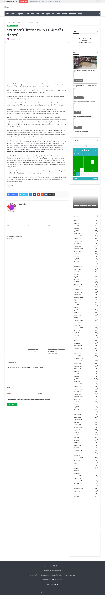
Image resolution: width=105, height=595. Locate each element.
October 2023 (77, 294)
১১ (85, 162)
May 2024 (76, 277)
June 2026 (76, 226)
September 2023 (78, 297)
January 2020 (77, 386)
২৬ (88, 170)
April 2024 (76, 279)
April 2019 (76, 409)
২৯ (74, 174)
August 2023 (77, 300)
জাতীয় (13, 14)
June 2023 (76, 305)
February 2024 (78, 284)
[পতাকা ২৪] (7, 7)
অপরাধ (32, 14)
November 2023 (78, 292)
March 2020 (77, 381)
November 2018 (78, 422)
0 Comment (77, 66)
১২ (88, 162)
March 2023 (77, 312)
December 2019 (78, 389)
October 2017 (77, 455)
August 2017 (77, 460)
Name (9, 387)
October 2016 (77, 486)
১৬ (78, 166)
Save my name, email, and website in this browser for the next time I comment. (29, 399)
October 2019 (77, 394)
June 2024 (76, 274)
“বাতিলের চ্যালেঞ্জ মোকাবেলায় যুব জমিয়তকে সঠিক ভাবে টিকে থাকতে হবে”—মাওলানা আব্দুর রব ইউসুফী (46, 1)
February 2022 (78, 346)
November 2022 (78, 323)
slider (14, 22)
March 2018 (77, 442)
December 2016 (78, 481)
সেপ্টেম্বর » (95, 178)
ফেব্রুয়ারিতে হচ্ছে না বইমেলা (33, 349)
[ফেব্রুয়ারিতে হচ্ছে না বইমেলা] (37, 286)
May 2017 (76, 468)
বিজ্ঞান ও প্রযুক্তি (46, 14)
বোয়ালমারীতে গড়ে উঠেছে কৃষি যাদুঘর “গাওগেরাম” (85, 206)
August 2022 (77, 330)
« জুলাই (75, 178)
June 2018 (76, 435)
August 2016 (77, 491)
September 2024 (78, 266)
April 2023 (76, 310)
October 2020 (77, 363)
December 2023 (78, 289)
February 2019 (77, 414)
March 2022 (77, 343)
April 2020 (76, 379)
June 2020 (76, 374)
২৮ (96, 170)
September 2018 (78, 427)
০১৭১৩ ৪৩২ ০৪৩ (55, 584)
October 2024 (78, 264)
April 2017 (76, 471)
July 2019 (76, 402)
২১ (96, 166)
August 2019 (77, 399)
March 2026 (77, 233)
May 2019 (76, 407)
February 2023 (78, 315)
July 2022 (76, 333)
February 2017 (77, 476)
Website (40, 393)
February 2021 (77, 353)
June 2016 (76, 496)
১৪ (96, 162)
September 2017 (78, 458)
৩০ (78, 174)
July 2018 (76, 432)
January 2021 (77, 356)
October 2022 (77, 325)
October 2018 (77, 425)
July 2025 (76, 254)
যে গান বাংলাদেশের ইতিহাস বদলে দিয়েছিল (81, 131)
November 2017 (78, 453)
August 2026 (77, 220)
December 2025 (78, 241)
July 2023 (76, 302)
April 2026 (76, 231)
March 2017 (77, 473)
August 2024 (77, 269)
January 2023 (77, 317)
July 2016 (76, 494)
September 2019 (78, 397)
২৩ (78, 170)
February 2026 (78, 236)
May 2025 (76, 259)
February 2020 (78, 384)
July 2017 (76, 463)
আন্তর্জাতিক (20, 14)
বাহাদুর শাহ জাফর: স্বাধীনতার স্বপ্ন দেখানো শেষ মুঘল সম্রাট (84, 101)
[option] (85, 199)
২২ (74, 170)
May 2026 (76, 228)
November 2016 (78, 483)
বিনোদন (58, 14)
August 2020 (77, 368)
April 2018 (76, 440)
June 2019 (76, 404)
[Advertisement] (85, 515)
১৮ (85, 166)
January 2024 (77, 287)
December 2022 (78, 320)
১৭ (81, 166)
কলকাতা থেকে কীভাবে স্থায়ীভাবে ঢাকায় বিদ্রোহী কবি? (83, 116)
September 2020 (78, 366)
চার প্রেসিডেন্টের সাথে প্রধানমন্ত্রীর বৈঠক (14, 236)
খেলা (28, 14)
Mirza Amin (13, 39)
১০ (81, 162)
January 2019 (77, 417)
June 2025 (76, 256)
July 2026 (76, 223)
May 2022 (76, 338)
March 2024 (77, 282)
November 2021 (78, 351)
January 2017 (77, 478)
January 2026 (77, 238)
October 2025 (77, 246)
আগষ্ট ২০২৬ (85, 150)
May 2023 (76, 307)
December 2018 (78, 420)
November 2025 (78, 243)
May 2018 (76, 437)
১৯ (88, 166)
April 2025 (76, 261)
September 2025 (78, 249)
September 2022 (78, 328)
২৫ (85, 170)
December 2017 (78, 450)
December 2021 (78, 348)
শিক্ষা (53, 14)
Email (9, 393)
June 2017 (76, 465)
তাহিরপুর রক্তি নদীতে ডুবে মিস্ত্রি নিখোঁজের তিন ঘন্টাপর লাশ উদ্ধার (84, 70)
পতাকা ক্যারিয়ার (72, 14)
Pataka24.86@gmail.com (54, 580)
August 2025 (77, 251)
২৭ (92, 170)
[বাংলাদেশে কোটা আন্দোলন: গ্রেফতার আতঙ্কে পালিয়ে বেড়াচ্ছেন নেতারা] (57, 286)
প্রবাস (37, 14)
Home (10, 22)
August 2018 (77, 430)
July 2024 (76, 272)
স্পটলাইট (64, 14)
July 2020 (76, 371)
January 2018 (77, 448)
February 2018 (77, 445)
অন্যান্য (80, 14)
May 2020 (76, 376)
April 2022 (76, 340)
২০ (92, 166)
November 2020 (78, 361)
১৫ (74, 166)
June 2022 (76, 335)
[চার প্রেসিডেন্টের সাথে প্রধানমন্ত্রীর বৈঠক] (16, 230)
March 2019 (77, 412)
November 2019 (78, 391)
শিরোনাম (16, 25)
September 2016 (78, 488)
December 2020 (78, 358)
